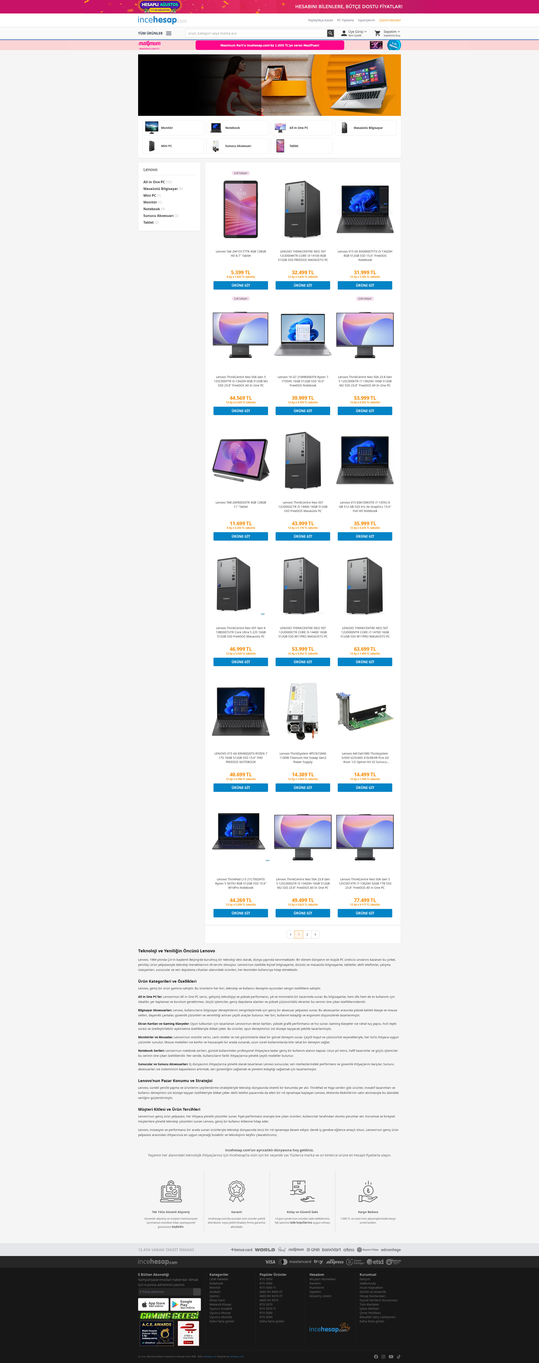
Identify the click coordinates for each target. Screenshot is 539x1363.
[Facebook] (376, 1357)
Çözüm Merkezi (390, 20)
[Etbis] (188, 1333)
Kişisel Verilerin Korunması (379, 1300)
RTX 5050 (266, 1279)
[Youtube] (391, 1357)
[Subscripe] (197, 1292)
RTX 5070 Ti (268, 1309)
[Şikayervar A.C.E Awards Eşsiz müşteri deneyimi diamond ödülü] (156, 1333)
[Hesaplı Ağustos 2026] (269, 6)
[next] (315, 934)
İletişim (365, 1279)
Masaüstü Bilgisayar (163, 188)
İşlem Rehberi (369, 1309)
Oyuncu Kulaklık (220, 1309)
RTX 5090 (266, 1317)
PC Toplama (345, 20)
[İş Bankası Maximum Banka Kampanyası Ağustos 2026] (269, 45)
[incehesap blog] (330, 1315)
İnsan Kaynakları (371, 1287)
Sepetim (315, 1292)
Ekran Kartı (217, 1300)
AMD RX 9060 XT (271, 1292)
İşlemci (214, 1296)
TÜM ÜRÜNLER (150, 33)
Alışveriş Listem (320, 1296)
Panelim (315, 1283)
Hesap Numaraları (373, 1296)
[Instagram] (383, 1357)
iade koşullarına (301, 1222)
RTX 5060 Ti (268, 1287)
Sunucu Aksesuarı (161, 215)
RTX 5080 (266, 1313)
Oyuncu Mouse (220, 1313)
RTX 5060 (266, 1283)
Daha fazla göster (221, 1321)
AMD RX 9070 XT (271, 1296)
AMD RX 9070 (269, 1300)
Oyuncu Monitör (220, 1317)
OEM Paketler (218, 1279)
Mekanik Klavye (220, 1304)
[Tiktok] (399, 1357)
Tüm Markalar (369, 1304)
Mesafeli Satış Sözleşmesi (378, 1317)
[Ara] (330, 33)
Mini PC (152, 195)
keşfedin (178, 1227)
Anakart (214, 1292)
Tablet (151, 222)
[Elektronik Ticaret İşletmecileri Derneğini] (375, 1262)
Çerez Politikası (370, 1313)
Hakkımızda (368, 1283)
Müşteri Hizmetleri (323, 1279)
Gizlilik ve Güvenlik (373, 1292)
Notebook (154, 209)
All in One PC (157, 182)
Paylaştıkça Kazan (320, 20)
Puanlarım (317, 1287)
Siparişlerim (366, 20)
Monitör (152, 202)
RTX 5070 (266, 1304)
